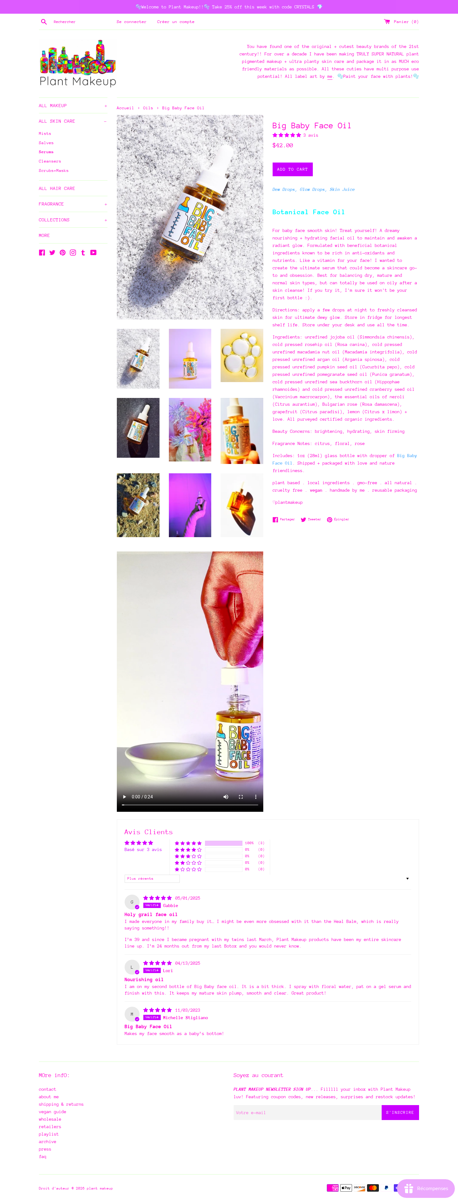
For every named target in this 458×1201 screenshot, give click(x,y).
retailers (50, 1126)
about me (49, 1096)
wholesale (50, 1119)
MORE (44, 235)
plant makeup (100, 1188)
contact (47, 1089)
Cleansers (50, 161)
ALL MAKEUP (73, 105)
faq (42, 1156)
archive (47, 1141)
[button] (288, 135)
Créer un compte (176, 21)
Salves (46, 142)
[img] (158, 898)
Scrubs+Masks (54, 170)
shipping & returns (61, 1104)
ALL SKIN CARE (73, 121)
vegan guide (52, 1111)
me (329, 76)
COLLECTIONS (73, 219)
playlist (49, 1134)
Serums (46, 151)
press (45, 1149)
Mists (45, 133)
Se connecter (132, 21)
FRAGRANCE (73, 203)
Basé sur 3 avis (143, 849)
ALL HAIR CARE (57, 188)
